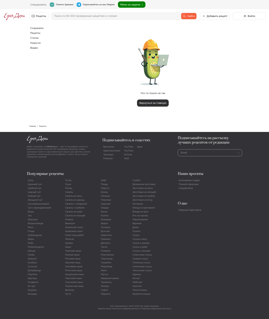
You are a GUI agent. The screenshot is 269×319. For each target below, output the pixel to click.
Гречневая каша (73, 266)
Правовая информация (152, 308)
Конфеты (105, 250)
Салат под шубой (74, 235)
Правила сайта (104, 308)
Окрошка (33, 219)
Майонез (137, 282)
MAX (126, 158)
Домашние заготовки (144, 184)
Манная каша (72, 254)
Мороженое (107, 254)
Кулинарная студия (189, 180)
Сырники (106, 203)
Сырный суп (34, 192)
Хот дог (32, 286)
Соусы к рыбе (140, 246)
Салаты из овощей (75, 215)
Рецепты (35, 33)
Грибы (31, 254)
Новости (35, 42)
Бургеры (32, 278)
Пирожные (107, 258)
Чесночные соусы (142, 270)
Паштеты (32, 274)
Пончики (105, 227)
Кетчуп (136, 278)
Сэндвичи (33, 282)
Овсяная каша (72, 262)
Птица (31, 231)
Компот (137, 231)
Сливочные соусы (142, 254)
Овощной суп (35, 199)
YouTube (128, 146)
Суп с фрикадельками (39, 207)
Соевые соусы (140, 258)
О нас (182, 203)
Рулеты (105, 215)
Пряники (105, 239)
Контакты (167, 308)
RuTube (128, 154)
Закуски (32, 258)
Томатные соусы (141, 262)
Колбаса (32, 262)
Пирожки (106, 199)
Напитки (137, 286)
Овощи (31, 250)
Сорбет (136, 180)
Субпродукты (35, 235)
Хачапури (106, 219)
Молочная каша (73, 270)
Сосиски (32, 266)
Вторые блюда (35, 223)
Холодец (32, 293)
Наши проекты (190, 174)
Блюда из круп (140, 211)
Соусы (136, 235)
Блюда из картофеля (144, 207)
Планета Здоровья (64, 4)
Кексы (104, 211)
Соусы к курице (141, 242)
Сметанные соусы (142, 266)
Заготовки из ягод (142, 199)
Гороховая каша (74, 282)
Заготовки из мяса (143, 188)
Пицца (104, 184)
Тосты (68, 180)
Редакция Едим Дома (190, 209)
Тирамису (106, 282)
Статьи (34, 37)
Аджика (137, 274)
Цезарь (69, 242)
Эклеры (105, 286)
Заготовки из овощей (144, 192)
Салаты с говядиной (76, 203)
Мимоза (69, 239)
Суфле (104, 289)
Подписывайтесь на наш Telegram (99, 4)
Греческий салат (74, 227)
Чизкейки (106, 262)
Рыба (30, 242)
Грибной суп (34, 188)
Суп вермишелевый (38, 203)
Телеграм (108, 154)
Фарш (31, 239)
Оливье (69, 219)
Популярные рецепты (45, 174)
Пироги (105, 188)
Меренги (105, 293)
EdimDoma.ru (52, 146)
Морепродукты (36, 246)
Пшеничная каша (74, 286)
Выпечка (69, 289)
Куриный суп (35, 184)
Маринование (140, 219)
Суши (68, 184)
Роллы (68, 188)
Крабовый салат (74, 231)
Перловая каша (73, 278)
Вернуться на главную (152, 103)
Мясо (31, 227)
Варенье (137, 223)
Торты (104, 246)
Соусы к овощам (141, 250)
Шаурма (32, 289)
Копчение (138, 203)
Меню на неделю (130, 4)
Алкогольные (140, 289)
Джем (136, 227)
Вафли (104, 223)
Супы (30, 180)
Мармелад (106, 266)
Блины (104, 192)
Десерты (105, 242)
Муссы (104, 274)
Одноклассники (111, 150)
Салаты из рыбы (73, 211)
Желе (104, 270)
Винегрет (70, 223)
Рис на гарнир (140, 215)
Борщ (31, 211)
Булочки (105, 231)
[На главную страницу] (14, 16)
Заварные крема (110, 278)
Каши (68, 246)
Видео (34, 47)
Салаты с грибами (75, 207)
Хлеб (103, 180)
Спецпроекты (186, 188)
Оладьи (105, 207)
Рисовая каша (72, 258)
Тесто (68, 293)
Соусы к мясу (140, 239)
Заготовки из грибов (144, 195)
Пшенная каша (73, 250)
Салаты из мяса (73, 195)
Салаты (69, 192)
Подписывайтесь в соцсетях (126, 140)
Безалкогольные (141, 293)
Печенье (105, 195)
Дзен (139, 146)
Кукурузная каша (74, 274)
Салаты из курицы (75, 199)
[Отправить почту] (238, 153)
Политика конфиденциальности (126, 308)
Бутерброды (34, 270)
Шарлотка (106, 235)
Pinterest (108, 158)
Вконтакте (108, 146)
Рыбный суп (34, 195)
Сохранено (37, 28)
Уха (30, 215)
